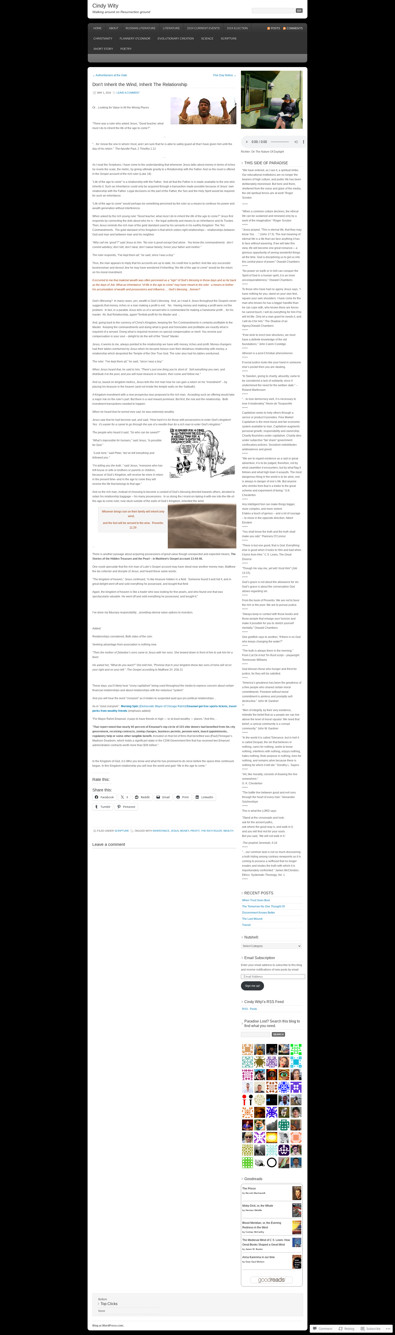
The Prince (249, 1188)
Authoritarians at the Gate (109, 75)
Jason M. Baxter (254, 1249)
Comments (295, 28)
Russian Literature (141, 28)
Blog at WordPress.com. (108, 1325)
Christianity (102, 38)
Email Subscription (259, 958)
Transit (246, 925)
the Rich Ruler (211, 830)
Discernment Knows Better (258, 912)
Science (207, 38)
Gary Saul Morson (255, 1261)
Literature (171, 28)
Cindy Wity (105, 6)
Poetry (126, 49)
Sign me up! (252, 985)
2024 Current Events (203, 28)
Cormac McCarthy (255, 1232)
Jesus (175, 830)
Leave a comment (128, 92)
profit (195, 830)
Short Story (103, 49)
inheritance (161, 830)
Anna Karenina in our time (258, 1257)
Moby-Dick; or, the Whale (257, 1205)
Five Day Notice (224, 75)
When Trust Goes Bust (256, 900)
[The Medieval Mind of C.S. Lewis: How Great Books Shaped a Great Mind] (298, 1246)
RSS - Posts (249, 1009)
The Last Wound (252, 918)
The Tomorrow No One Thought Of (263, 906)
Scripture (229, 38)
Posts (275, 28)
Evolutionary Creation (176, 38)
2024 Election (237, 28)
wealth (228, 830)
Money (184, 830)
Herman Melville (254, 1210)
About (113, 28)
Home (97, 28)
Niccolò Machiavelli (255, 1193)
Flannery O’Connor (135, 38)
